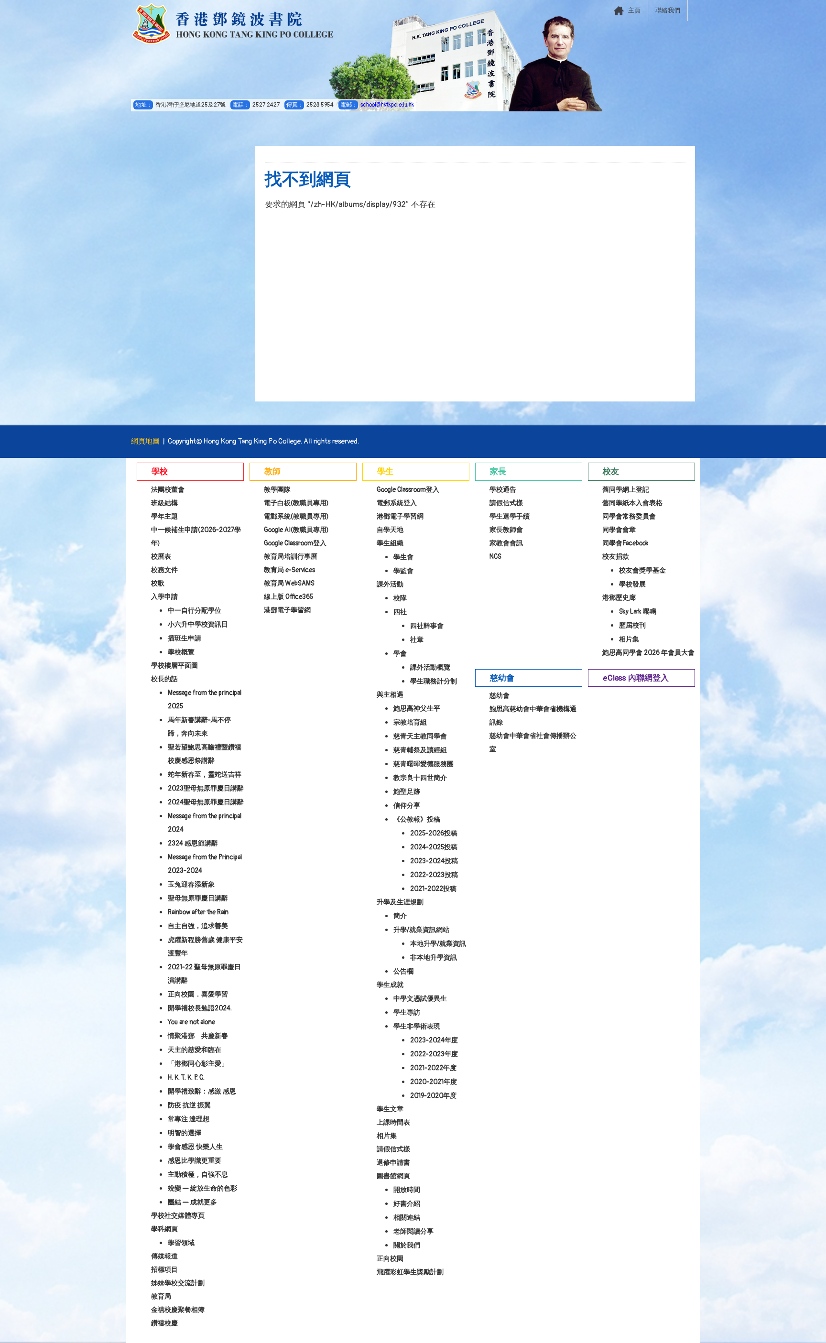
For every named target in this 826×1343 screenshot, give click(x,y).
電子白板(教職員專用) (296, 503)
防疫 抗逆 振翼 (189, 1105)
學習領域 (181, 1243)
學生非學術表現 (416, 1026)
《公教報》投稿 (416, 819)
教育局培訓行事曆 (290, 556)
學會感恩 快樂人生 (195, 1147)
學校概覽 (181, 652)
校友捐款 (615, 556)
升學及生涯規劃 (400, 902)
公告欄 (403, 971)
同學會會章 (619, 530)
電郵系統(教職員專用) (296, 516)
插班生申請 (184, 638)
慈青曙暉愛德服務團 (423, 764)
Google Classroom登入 (295, 543)
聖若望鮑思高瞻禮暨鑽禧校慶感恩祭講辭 (204, 754)
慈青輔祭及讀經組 (420, 750)
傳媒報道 (164, 1256)
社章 (417, 640)
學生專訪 (406, 1012)
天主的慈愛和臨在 (194, 1050)
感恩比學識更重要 (194, 1161)
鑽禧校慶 (164, 1323)
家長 (498, 471)
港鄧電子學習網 (287, 610)
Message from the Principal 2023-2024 (205, 864)
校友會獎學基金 (642, 570)
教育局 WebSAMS (289, 583)
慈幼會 (502, 678)
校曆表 (161, 556)
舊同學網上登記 (625, 490)
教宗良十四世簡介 (420, 778)
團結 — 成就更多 (192, 1202)
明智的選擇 (184, 1133)
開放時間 (406, 1190)
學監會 (403, 571)
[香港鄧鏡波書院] (232, 23)
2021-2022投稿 (433, 889)
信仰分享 (406, 805)
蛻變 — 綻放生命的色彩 (202, 1188)
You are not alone (191, 1022)
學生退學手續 (509, 516)
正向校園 (390, 1259)
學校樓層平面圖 (174, 665)
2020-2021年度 (433, 1082)
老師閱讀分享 (413, 1231)
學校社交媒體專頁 (178, 1216)
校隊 (400, 598)
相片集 (387, 1136)
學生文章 (390, 1109)
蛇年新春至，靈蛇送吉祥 (204, 774)
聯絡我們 (667, 10)
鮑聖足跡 (406, 792)
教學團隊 (277, 490)
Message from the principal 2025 (204, 699)
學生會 (403, 557)
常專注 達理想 (188, 1119)
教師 (272, 471)
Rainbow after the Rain (198, 912)
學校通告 (502, 490)
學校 (160, 471)
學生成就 (390, 985)
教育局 (161, 1296)
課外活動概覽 (430, 667)
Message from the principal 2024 (204, 823)
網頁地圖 (145, 441)
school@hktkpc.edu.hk (387, 104)
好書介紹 (406, 1204)
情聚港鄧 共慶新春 (198, 1036)
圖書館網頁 (393, 1176)
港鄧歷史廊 (619, 598)
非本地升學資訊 (433, 957)
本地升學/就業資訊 (438, 944)
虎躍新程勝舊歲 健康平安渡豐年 (205, 946)
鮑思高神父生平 (416, 708)
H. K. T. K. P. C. (186, 1077)
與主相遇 (390, 695)
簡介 (400, 916)
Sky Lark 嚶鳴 (637, 611)
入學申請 (164, 597)
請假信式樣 (393, 1149)
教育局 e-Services (289, 570)
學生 (385, 471)
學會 (400, 654)
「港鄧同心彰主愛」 (198, 1064)
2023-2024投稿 (434, 861)
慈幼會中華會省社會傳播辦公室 (532, 742)
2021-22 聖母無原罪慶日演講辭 (204, 974)
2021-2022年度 (433, 1068)
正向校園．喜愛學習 (198, 994)
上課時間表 (393, 1122)
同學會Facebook (625, 543)
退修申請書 (393, 1163)
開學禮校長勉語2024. (200, 1008)
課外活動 (390, 584)
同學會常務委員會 (629, 516)
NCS (495, 556)
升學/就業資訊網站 (421, 930)
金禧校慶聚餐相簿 (178, 1310)
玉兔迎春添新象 (191, 884)
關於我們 (406, 1245)
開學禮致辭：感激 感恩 (202, 1091)
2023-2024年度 (434, 1040)
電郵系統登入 (397, 503)
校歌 (157, 583)
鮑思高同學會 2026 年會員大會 (648, 653)
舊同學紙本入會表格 (632, 503)
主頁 (634, 10)
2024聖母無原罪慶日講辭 (206, 802)
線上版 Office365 (288, 597)
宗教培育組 (410, 722)
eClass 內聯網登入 (636, 678)
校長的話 (164, 679)
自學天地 (390, 530)
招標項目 (164, 1270)
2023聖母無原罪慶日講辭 (206, 788)
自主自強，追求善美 (198, 926)
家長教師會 (506, 530)
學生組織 (390, 543)
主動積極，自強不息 (198, 1174)
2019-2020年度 (433, 1096)
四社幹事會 (427, 626)
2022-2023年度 (434, 1054)
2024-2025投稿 (433, 847)
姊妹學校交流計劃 (178, 1283)
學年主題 (164, 516)
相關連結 (406, 1217)
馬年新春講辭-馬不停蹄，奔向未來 (199, 726)
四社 (400, 612)
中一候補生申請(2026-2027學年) (196, 536)
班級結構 (164, 503)
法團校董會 (168, 490)
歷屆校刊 (632, 625)
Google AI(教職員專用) (296, 530)
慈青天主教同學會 (420, 736)
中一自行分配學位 (194, 611)
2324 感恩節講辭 (193, 843)
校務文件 (164, 570)
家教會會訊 (506, 543)
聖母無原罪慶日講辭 (198, 898)
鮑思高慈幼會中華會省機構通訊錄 (532, 715)
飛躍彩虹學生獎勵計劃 (410, 1272)
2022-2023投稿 (434, 875)
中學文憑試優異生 (420, 999)
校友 (611, 471)
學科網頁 (164, 1229)
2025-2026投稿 (433, 833)
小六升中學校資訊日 (198, 624)
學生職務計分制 (433, 681)
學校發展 (632, 584)
